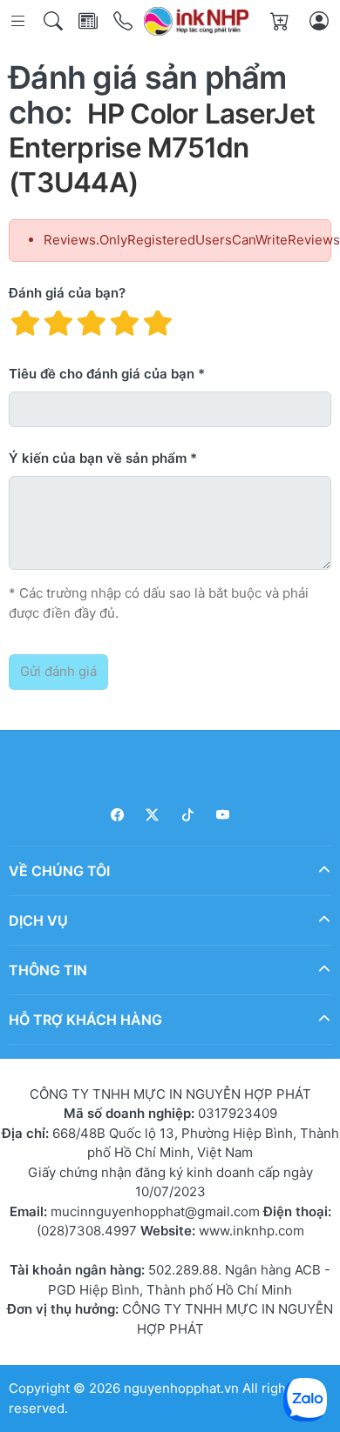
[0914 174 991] (124, 21)
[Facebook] (117, 815)
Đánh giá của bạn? (67, 292)
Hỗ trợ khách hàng (85, 1018)
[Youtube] (223, 815)
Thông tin (48, 969)
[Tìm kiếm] (54, 21)
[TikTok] (188, 815)
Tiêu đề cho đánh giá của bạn (101, 373)
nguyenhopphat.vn (181, 1388)
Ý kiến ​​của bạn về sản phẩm (98, 458)
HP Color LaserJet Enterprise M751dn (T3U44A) (162, 148)
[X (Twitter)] (153, 815)
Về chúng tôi (59, 870)
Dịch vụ (38, 919)
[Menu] (20, 21)
